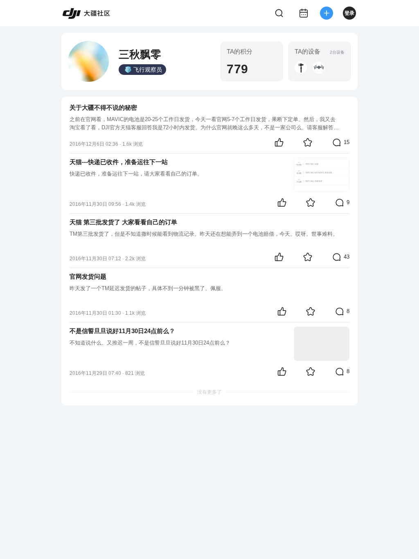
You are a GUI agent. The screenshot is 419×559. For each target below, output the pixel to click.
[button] (301, 67)
